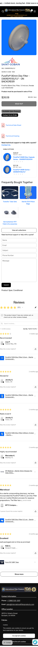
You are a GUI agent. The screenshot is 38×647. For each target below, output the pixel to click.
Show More (27, 500)
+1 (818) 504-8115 (17, 16)
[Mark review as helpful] (35, 349)
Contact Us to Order (10, 115)
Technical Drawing (12, 136)
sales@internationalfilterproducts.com (17, 14)
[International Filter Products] (15, 10)
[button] (3, 11)
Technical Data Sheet (13, 125)
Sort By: (25, 329)
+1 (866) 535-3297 (13, 601)
